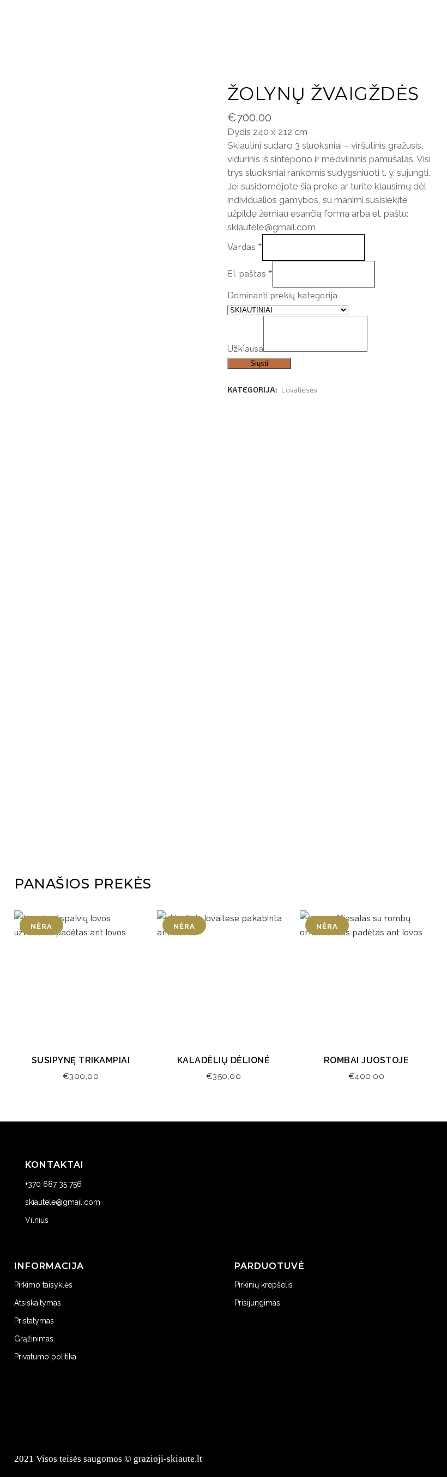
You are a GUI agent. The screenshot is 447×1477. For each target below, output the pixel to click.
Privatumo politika (45, 1356)
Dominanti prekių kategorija (282, 295)
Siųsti (259, 363)
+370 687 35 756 (53, 1184)
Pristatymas (34, 1320)
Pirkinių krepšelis (263, 1284)
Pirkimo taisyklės (43, 1284)
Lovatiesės (299, 389)
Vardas (244, 246)
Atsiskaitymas (37, 1302)
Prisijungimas (257, 1302)
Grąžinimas (33, 1338)
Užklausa (245, 348)
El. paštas (250, 273)
